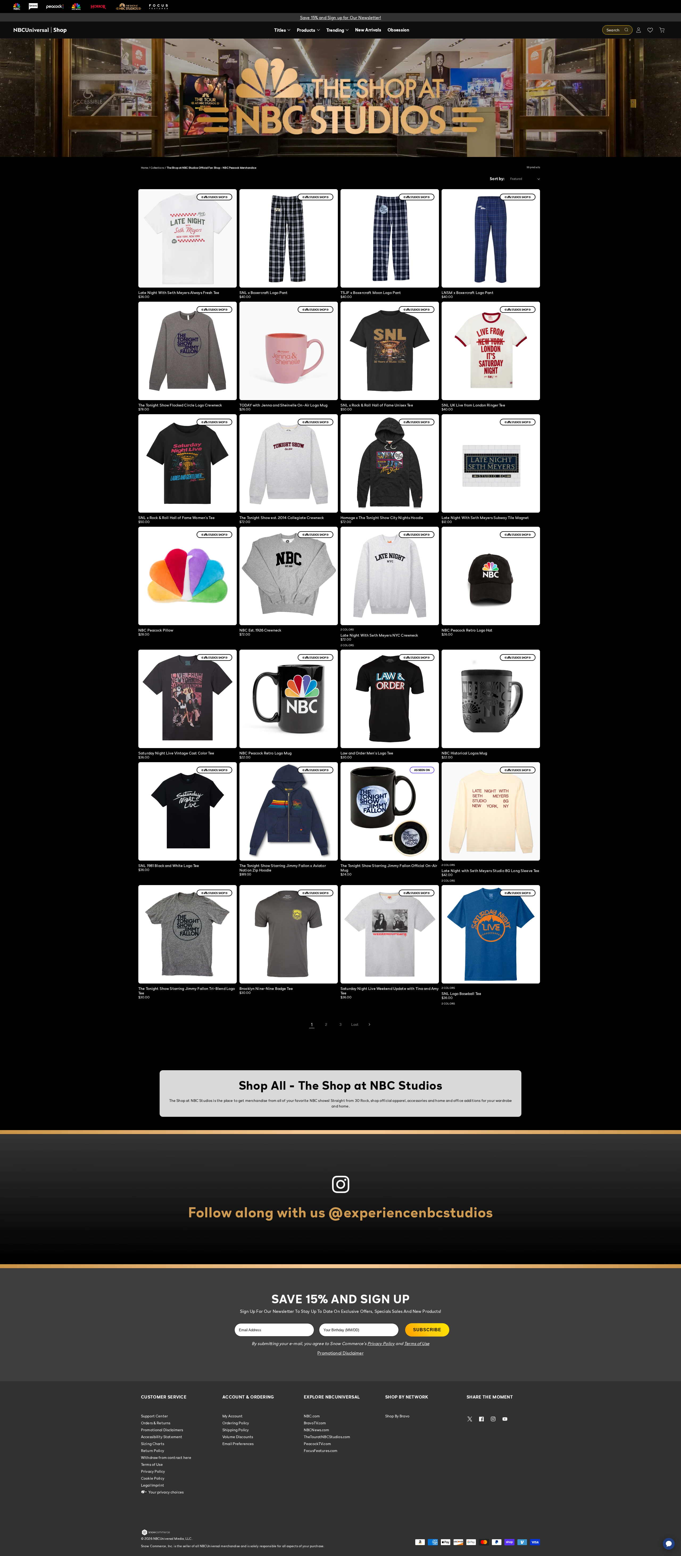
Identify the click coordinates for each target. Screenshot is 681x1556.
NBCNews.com (316, 1430)
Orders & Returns (155, 1423)
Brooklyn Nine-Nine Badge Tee (266, 988)
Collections (157, 167)
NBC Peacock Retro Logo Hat (467, 630)
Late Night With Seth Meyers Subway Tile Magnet (485, 517)
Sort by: (497, 178)
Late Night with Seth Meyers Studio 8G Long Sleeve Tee (490, 870)
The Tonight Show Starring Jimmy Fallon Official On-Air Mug (388, 867)
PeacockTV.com (317, 1443)
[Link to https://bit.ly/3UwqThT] (340, 1199)
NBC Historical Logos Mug (464, 753)
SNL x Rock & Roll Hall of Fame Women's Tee (176, 517)
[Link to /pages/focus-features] (158, 6)
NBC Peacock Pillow (155, 630)
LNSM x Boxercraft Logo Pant (467, 292)
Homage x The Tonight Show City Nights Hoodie (381, 517)
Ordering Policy (235, 1423)
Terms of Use (152, 1464)
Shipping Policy (235, 1430)
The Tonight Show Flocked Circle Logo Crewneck (180, 405)
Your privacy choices (166, 1492)
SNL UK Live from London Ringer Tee (473, 405)
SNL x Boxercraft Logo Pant (263, 292)
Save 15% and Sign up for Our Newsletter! (340, 17)
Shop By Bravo (397, 1416)
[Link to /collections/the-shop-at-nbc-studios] (128, 6)
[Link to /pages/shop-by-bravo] (33, 6)
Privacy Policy (153, 1471)
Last (355, 1024)
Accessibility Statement (161, 1436)
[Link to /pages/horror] (98, 6)
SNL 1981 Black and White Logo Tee (168, 865)
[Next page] (369, 1024)
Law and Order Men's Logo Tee (366, 753)
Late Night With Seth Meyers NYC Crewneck (379, 635)
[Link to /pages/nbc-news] (76, 6)
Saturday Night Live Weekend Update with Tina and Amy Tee (389, 990)
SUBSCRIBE (427, 1329)
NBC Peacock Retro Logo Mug (265, 753)
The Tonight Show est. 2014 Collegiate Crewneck (281, 517)
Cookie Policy (152, 1478)
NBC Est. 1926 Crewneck (260, 630)
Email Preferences (238, 1443)
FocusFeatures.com (320, 1450)
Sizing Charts (152, 1443)
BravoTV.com (315, 1423)
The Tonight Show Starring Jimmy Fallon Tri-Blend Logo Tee (186, 990)
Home (144, 167)
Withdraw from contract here (166, 1457)
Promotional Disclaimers (162, 1430)
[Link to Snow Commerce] (156, 1534)
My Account (232, 1416)
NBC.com (312, 1416)
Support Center (154, 1416)
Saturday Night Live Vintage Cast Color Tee (176, 753)
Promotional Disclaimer (340, 1353)
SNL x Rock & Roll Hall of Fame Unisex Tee (376, 405)
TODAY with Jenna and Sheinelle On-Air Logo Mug (283, 405)
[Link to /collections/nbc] (16, 6)
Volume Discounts (237, 1436)
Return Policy (152, 1450)
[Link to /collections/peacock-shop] (54, 6)
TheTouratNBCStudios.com (327, 1436)
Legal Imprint (152, 1485)
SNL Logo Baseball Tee (461, 993)
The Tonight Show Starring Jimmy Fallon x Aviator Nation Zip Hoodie (282, 867)
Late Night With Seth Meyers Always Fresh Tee (178, 292)
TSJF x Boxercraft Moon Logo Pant (370, 292)
